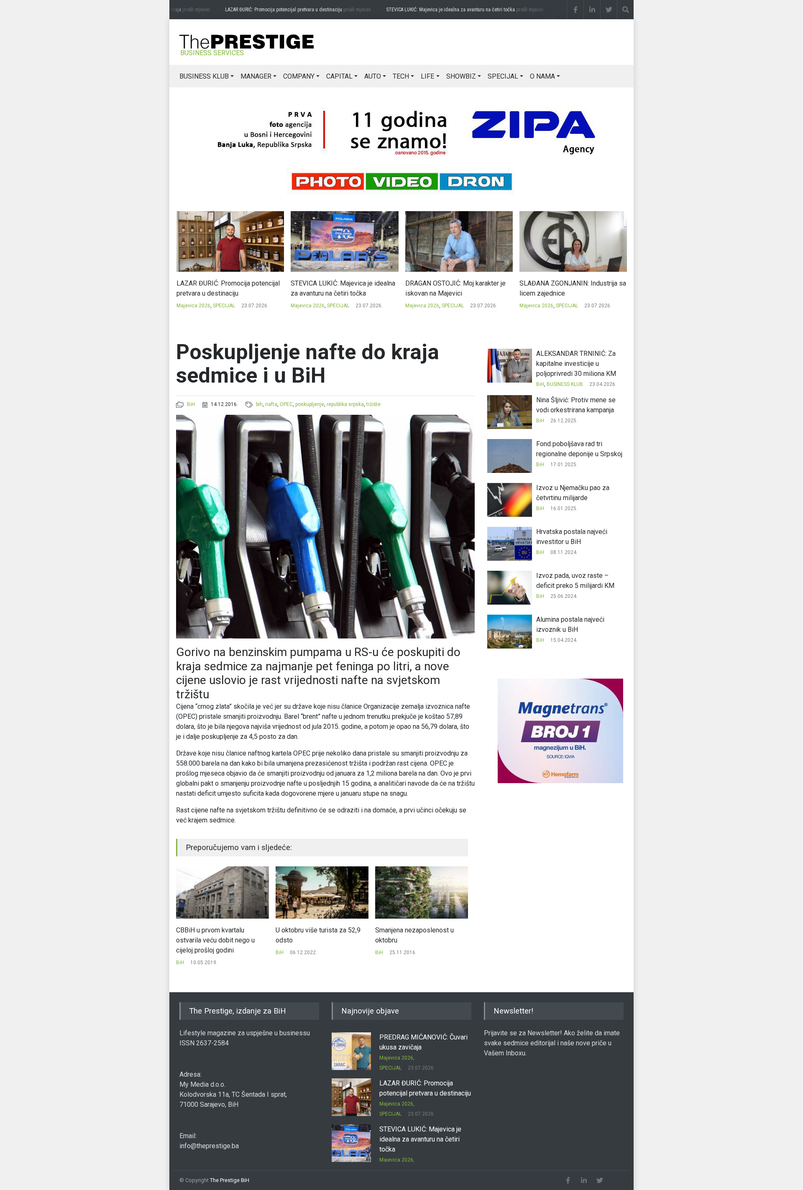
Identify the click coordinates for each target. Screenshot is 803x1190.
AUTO (372, 76)
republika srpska (345, 404)
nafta (271, 404)
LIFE (427, 76)
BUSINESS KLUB (204, 76)
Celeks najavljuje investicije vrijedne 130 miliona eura (415, 935)
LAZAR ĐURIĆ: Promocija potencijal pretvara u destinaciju (293, 10)
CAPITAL (339, 76)
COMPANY (299, 76)
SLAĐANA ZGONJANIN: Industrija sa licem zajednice (458, 288)
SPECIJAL (503, 76)
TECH (401, 76)
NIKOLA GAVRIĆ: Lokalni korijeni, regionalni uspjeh (567, 288)
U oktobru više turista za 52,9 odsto (218, 935)
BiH (191, 404)
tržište (373, 404)
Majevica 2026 (193, 306)
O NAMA (542, 76)
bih (259, 404)
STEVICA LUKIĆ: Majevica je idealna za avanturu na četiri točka (460, 10)
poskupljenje (309, 404)
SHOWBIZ (461, 76)
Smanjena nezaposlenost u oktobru (315, 935)
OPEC (286, 404)
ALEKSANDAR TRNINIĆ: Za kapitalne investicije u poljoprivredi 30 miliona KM (576, 364)
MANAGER (255, 76)
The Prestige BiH (229, 1180)
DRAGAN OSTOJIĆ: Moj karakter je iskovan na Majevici (341, 288)
